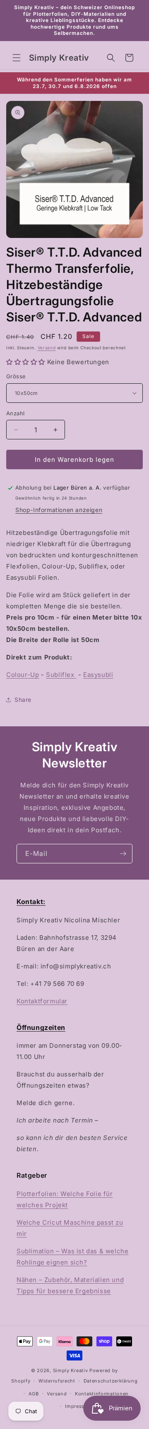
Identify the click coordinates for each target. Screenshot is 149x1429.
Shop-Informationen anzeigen (58, 509)
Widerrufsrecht (56, 1381)
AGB (34, 1394)
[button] (16, 58)
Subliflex (61, 675)
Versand (47, 347)
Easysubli (98, 675)
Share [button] (22, 699)
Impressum (78, 1406)
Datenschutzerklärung (111, 1381)
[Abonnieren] (123, 853)
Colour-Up (22, 675)
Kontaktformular (42, 1001)
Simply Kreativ (70, 1370)
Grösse (16, 376)
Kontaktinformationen (102, 1394)
